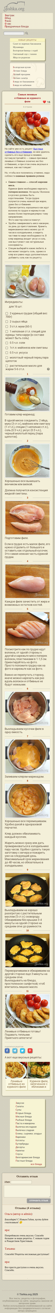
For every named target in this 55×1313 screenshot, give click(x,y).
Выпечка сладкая (25, 1130)
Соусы (19, 1153)
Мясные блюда (24, 1116)
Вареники (21, 1136)
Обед (8, 18)
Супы (18, 1109)
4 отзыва (27, 107)
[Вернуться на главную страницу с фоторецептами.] (14, 10)
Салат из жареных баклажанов (27, 43)
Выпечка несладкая (26, 1126)
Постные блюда (24, 1160)
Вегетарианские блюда (28, 1157)
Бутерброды (22, 1143)
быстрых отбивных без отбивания (24, 150)
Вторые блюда (23, 1113)
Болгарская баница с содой (25, 50)
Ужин (8, 20)
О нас (8, 23)
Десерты (20, 1147)
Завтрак (9, 15)
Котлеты (20, 1140)
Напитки (20, 1150)
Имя (7, 1182)
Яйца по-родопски (21, 57)
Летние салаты (20, 77)
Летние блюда (20, 70)
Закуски (20, 1102)
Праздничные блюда (17, 26)
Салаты (20, 1106)
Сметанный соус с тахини (25, 54)
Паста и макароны (25, 1123)
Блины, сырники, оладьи (29, 1133)
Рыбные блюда (24, 1119)
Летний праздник (21, 74)
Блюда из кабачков (22, 85)
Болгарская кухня (22, 67)
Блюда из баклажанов (23, 81)
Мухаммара (18, 47)
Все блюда (36, 1164)
